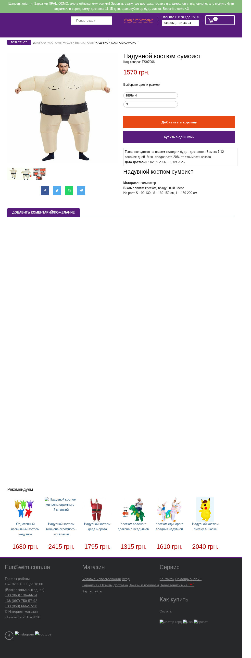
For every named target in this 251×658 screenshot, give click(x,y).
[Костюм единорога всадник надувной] (169, 510)
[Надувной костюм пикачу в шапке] (205, 510)
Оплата (166, 611)
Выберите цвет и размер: (142, 84)
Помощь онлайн (188, 579)
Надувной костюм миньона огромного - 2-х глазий (61, 529)
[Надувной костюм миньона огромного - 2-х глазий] (61, 504)
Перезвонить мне (177, 585)
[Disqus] (121, 287)
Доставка (120, 585)
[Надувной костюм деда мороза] (97, 510)
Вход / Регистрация (138, 20)
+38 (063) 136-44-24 (21, 595)
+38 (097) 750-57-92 (21, 601)
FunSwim (41, 20)
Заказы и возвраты (144, 585)
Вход (126, 579)
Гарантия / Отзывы (97, 585)
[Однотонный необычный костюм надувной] (25, 510)
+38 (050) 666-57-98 (21, 606)
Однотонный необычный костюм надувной (25, 529)
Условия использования (101, 579)
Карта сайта (92, 591)
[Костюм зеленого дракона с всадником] (133, 510)
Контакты (167, 579)
